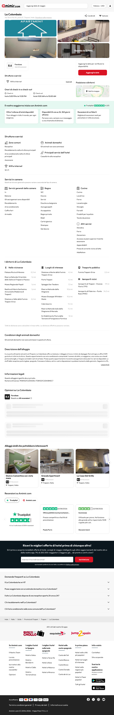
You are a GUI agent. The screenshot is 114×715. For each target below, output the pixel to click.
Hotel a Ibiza (47, 663)
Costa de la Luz (64, 674)
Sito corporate (97, 657)
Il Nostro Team (14, 652)
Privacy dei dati (41, 705)
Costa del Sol (64, 655)
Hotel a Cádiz (30, 667)
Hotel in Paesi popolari (80, 678)
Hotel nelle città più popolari (81, 653)
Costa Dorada (64, 669)
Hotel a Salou (30, 655)
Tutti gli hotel (80, 684)
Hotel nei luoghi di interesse (81, 661)
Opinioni (12, 674)
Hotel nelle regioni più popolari (79, 669)
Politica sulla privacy (72, 564)
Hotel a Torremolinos (30, 673)
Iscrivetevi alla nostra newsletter (14, 667)
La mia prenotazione (14, 658)
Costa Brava (63, 665)
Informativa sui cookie (59, 705)
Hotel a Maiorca (48, 667)
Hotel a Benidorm (29, 661)
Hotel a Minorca (48, 672)
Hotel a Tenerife (48, 658)
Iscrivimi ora (84, 559)
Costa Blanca (64, 660)
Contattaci (96, 652)
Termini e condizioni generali (20, 705)
